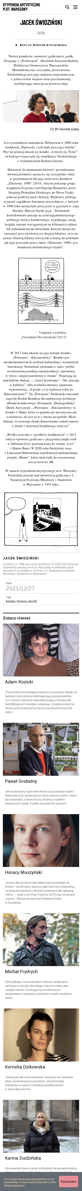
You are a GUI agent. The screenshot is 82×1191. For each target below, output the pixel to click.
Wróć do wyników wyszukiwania (43, 45)
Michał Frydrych (21, 971)
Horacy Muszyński (23, 872)
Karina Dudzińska (23, 1158)
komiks (10, 601)
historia (22, 601)
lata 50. (32, 601)
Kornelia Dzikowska (25, 1067)
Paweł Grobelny (21, 781)
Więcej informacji (14, 1185)
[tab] (67, 7)
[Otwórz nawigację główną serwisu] (75, 7)
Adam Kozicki (19, 682)
